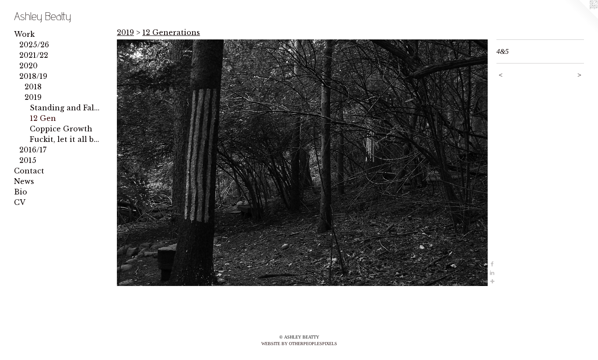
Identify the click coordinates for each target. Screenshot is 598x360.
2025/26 (34, 44)
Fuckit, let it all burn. (66, 139)
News (24, 181)
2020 (28, 65)
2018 (33, 86)
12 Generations (171, 32)
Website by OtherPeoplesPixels (299, 343)
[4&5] (302, 162)
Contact (29, 170)
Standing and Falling (66, 107)
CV (19, 202)
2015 (27, 160)
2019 (33, 97)
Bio (20, 191)
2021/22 (33, 55)
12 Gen (43, 118)
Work (24, 34)
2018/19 (33, 76)
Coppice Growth (61, 128)
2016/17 (32, 149)
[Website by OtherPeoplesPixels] (580, 17)
